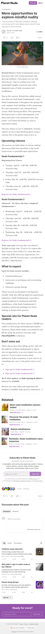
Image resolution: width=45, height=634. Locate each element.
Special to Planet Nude (14, 30)
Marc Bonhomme (16, 574)
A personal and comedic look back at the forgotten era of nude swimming (16, 571)
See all (5, 597)
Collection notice (34, 624)
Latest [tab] (9, 543)
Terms (26, 624)
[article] (22, 554)
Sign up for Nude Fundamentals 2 (19, 373)
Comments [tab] (6, 511)
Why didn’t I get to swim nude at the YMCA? (16, 565)
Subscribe (33, 3)
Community (6, 9)
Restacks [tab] (15, 511)
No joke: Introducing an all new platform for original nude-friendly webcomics (16, 586)
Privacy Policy (38, 481)
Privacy (21, 624)
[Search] (41, 543)
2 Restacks (26, 489)
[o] (39, 551)
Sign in (40, 3)
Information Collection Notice (22, 481)
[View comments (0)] (12, 38)
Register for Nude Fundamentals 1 (16, 194)
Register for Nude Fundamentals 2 (16, 240)
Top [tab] (4, 543)
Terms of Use (33, 479)
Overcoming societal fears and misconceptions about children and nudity (17, 553)
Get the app (31, 628)
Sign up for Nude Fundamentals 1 (19, 369)
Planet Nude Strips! (10, 582)
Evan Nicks (14, 432)
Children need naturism (12, 549)
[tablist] (11, 511)
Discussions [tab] (18, 543)
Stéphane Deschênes (17, 556)
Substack (14, 632)
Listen (40, 32)
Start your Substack (18, 628)
